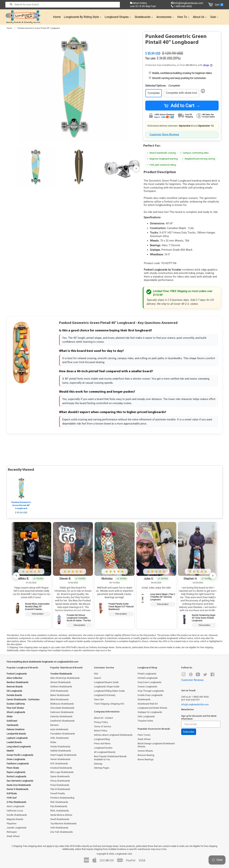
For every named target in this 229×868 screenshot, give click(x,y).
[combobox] (62, 5)
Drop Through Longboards (151, 690)
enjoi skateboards (59, 729)
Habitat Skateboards (60, 750)
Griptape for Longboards (150, 712)
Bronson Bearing (146, 755)
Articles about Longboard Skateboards (113, 735)
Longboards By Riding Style (81, 17)
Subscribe (188, 731)
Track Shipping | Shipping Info (109, 703)
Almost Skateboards (60, 682)
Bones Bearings (146, 759)
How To (182, 17)
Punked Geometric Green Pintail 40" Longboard (21, 505)
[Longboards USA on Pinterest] (191, 675)
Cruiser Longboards (147, 686)
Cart (219, 4)
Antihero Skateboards (61, 686)
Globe (53, 742)
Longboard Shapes (117, 17)
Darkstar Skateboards (61, 716)
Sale (213, 17)
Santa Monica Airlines (61, 815)
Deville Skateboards (17, 815)
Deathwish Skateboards (62, 720)
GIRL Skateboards (59, 738)
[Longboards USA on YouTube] (198, 675)
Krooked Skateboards (61, 767)
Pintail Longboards (147, 673)
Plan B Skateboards (60, 789)
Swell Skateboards (59, 819)
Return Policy (100, 730)
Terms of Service (102, 726)
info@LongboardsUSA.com (195, 704)
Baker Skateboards (60, 695)
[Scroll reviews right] (212, 575)
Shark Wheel (13, 836)
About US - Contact (103, 718)
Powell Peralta (57, 793)
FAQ (96, 673)
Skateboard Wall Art (148, 703)
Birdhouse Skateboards (62, 703)
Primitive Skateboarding (62, 797)
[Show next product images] (136, 168)
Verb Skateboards (59, 827)
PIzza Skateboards (59, 785)
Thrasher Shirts (145, 720)
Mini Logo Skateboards (62, 772)
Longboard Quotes (103, 747)
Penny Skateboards (60, 780)
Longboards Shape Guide (106, 686)
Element (54, 725)
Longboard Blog (102, 739)
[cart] (211, 4)
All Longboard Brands (104, 752)
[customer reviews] (182, 49)
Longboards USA (123, 853)
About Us (199, 17)
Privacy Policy (101, 722)
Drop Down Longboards (149, 682)
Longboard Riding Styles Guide (109, 690)
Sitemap (98, 763)
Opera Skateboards (60, 776)
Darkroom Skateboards (62, 712)
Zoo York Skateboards (61, 832)
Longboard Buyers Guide (106, 682)
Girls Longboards (146, 716)
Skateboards (143, 17)
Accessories (164, 17)
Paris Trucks (144, 735)
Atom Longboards (16, 806)
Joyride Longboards (16, 827)
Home (57, 17)
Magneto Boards (15, 819)
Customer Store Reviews (164, 134)
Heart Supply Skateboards (63, 755)
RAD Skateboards (59, 802)
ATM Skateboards (59, 690)
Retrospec (12, 832)
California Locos (15, 810)
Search (97, 678)
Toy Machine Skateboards (63, 823)
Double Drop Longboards (150, 695)
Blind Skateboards (59, 699)
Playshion (11, 823)
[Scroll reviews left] (16, 575)
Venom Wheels (145, 750)
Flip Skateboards (58, 806)
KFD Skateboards (59, 763)
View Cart (99, 699)
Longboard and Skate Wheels (152, 708)
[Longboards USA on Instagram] (184, 675)
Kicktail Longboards (148, 678)
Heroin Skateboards (60, 759)
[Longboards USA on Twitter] (205, 675)
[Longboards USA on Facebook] (212, 675)
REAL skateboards (59, 810)
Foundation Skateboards (62, 733)
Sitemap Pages (101, 767)
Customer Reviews (192, 680)
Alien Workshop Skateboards (65, 678)
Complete (154, 93)
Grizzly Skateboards (60, 746)
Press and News (102, 743)
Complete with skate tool (181, 93)
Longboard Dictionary (104, 695)
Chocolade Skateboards (62, 708)
